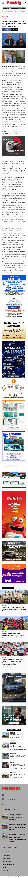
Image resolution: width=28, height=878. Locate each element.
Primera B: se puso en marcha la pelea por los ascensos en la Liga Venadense (14, 609)
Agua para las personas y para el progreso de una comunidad (17, 757)
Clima (12, 762)
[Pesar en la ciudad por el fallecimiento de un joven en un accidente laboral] (5, 775)
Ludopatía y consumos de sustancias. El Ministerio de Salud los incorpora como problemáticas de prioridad (18, 747)
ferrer (11, 465)
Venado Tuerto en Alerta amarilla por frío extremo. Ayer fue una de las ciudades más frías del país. (18, 766)
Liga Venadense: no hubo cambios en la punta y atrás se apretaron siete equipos (13, 635)
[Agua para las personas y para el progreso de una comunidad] (5, 756)
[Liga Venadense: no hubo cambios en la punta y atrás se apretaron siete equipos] (14, 623)
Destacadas (7, 11)
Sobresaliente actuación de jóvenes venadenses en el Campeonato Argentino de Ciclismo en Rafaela (12, 662)
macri (16, 465)
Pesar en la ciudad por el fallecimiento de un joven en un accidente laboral (17, 776)
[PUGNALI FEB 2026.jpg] (14, 446)
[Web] (14, 573)
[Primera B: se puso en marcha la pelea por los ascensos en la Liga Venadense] (14, 597)
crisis (7, 465)
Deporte (4, 605)
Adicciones (13, 743)
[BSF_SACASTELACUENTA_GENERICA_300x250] (14, 715)
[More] (20, 29)
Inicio (3, 11)
